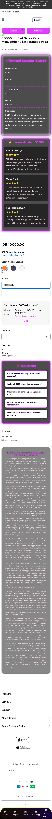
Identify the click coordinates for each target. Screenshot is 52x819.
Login (15, 815)
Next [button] (49, 4)
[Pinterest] (11, 437)
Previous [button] (2, 4)
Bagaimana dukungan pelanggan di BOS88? (24, 393)
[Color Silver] (22, 268)
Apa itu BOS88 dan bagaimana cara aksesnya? (23, 374)
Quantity (6, 330)
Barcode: (18, 49)
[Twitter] (7, 437)
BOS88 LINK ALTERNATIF (15, 294)
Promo (5, 815)
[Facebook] (3, 437)
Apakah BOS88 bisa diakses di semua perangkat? (24, 413)
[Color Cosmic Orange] (5, 268)
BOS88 (26, 797)
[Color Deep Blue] (13, 268)
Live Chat (44, 814)
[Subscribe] (42, 771)
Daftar (25, 815)
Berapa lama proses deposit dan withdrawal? (22, 403)
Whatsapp (36, 815)
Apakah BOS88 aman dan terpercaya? (24, 384)
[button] (6, 431)
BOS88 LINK (9, 285)
